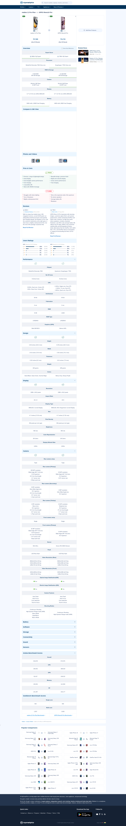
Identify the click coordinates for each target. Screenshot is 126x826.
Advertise (42, 813)
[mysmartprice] (27, 2)
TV (38, 7)
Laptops (31, 7)
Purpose (36, 813)
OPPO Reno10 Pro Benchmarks (63, 715)
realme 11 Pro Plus (35, 33)
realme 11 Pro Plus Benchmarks (35, 715)
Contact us (23, 813)
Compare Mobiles (29, 721)
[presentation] (24, 23)
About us (30, 813)
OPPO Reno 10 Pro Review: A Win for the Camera (95, 51)
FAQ (58, 813)
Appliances (46, 7)
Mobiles (22, 7)
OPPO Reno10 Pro (63, 33)
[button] (42, 3)
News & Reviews (58, 7)
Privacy (49, 813)
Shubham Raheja (29, 212)
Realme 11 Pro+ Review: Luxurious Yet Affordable (96, 59)
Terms (54, 813)
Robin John (54, 212)
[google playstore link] (85, 816)
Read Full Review (28, 227)
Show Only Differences (68, 48)
